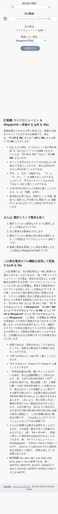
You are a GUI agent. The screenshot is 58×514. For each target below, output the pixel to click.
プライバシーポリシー (21, 486)
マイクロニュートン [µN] (39, 239)
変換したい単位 (29, 36)
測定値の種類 (29, 3)
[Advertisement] (29, 84)
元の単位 (29, 26)
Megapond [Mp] (31, 250)
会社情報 (7, 486)
